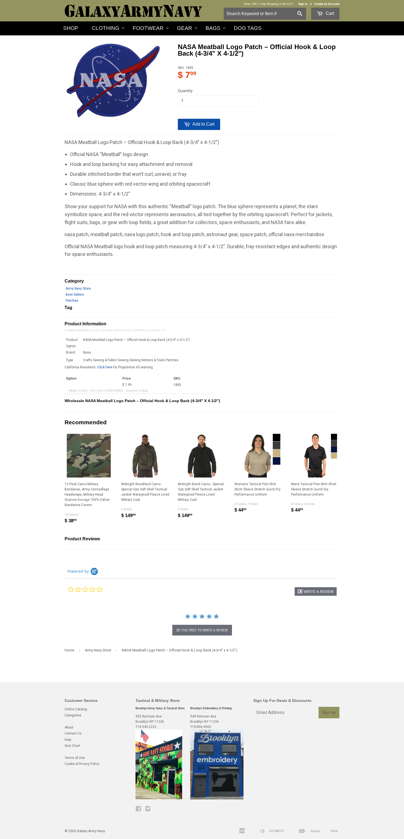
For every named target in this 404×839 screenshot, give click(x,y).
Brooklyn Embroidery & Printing (211, 708)
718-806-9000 (200, 727)
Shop (70, 28)
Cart (329, 13)
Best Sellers (75, 294)
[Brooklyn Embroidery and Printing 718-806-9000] (216, 798)
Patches (72, 301)
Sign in (303, 3)
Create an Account (326, 3)
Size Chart (72, 746)
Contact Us (73, 733)
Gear (184, 28)
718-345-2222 (145, 727)
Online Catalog (76, 709)
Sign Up (329, 712)
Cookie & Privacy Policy (82, 764)
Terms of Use (75, 758)
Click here (104, 367)
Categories (73, 715)
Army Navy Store (78, 288)
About (69, 727)
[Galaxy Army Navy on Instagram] (148, 810)
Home (69, 650)
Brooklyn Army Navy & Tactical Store (160, 708)
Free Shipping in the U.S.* (277, 3)
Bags (213, 28)
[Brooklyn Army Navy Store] (158, 798)
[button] (316, 591)
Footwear (148, 28)
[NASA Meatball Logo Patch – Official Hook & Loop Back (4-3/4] (112, 81)
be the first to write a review (202, 630)
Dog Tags (248, 28)
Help (68, 740)
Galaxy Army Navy (91, 831)
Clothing (105, 28)
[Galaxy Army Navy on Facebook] (138, 810)
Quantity (185, 91)
